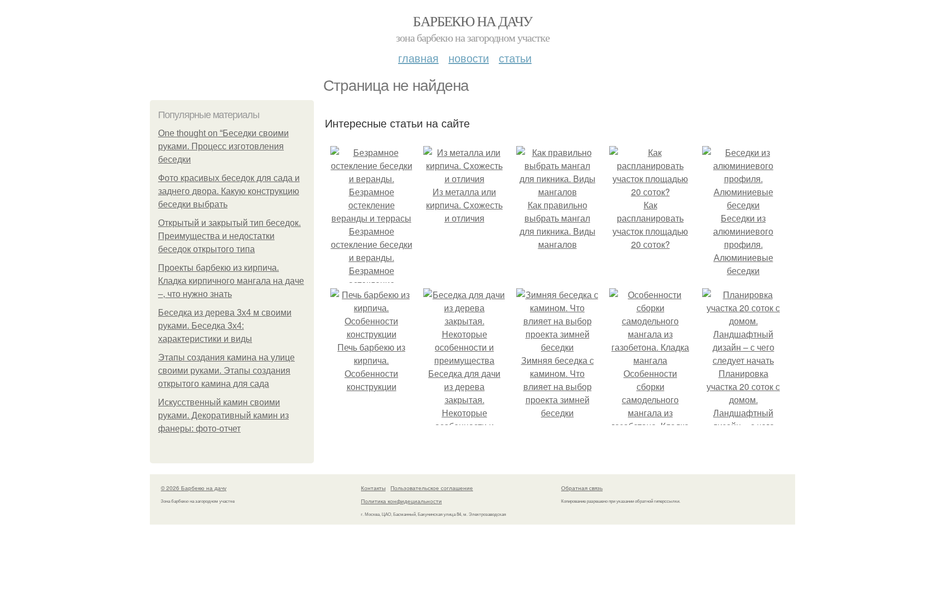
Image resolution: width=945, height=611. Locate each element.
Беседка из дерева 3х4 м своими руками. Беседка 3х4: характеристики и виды (224, 326)
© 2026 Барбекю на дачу (193, 488)
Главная (418, 58)
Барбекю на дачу (472, 20)
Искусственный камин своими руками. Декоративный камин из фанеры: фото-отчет (223, 415)
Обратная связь (582, 488)
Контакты (373, 488)
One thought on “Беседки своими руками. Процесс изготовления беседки (223, 146)
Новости (468, 58)
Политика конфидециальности (401, 501)
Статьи (515, 58)
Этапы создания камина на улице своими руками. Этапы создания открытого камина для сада (226, 370)
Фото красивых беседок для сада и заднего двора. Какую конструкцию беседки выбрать (229, 191)
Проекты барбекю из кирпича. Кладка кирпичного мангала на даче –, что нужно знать (231, 281)
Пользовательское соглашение (431, 488)
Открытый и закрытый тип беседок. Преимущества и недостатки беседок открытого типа (229, 236)
